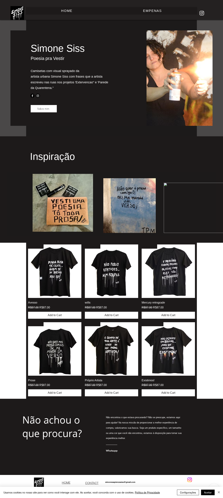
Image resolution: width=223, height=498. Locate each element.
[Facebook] (32, 96)
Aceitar (208, 492)
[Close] (219, 492)
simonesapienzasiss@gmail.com (120, 482)
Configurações (188, 492)
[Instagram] (202, 13)
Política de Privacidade (147, 492)
